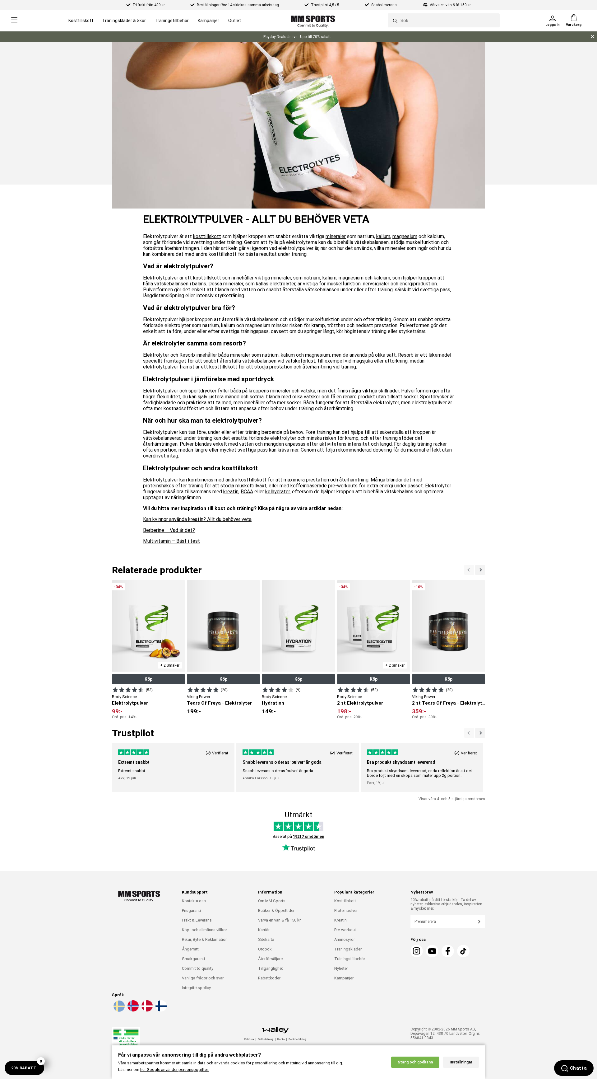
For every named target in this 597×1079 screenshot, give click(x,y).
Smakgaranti (193, 958)
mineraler (336, 236)
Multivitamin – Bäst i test (171, 541)
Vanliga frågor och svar (203, 978)
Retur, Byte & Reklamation (205, 939)
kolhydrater (277, 492)
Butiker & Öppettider (276, 910)
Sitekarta (266, 939)
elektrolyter (282, 284)
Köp (148, 679)
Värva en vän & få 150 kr (279, 920)
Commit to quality (197, 968)
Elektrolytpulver (130, 703)
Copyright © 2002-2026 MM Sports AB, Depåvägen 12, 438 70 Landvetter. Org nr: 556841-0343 (445, 1033)
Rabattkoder (269, 978)
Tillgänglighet (270, 968)
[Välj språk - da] (146, 1010)
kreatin (230, 492)
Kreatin (340, 920)
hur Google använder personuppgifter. (174, 1069)
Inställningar (461, 1062)
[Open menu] (14, 20)
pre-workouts (343, 486)
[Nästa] (469, 570)
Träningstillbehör (172, 20)
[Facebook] (448, 951)
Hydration (273, 703)
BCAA (247, 492)
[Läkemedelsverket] (126, 1040)
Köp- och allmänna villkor (204, 929)
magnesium (404, 236)
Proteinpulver (346, 910)
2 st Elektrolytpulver (360, 703)
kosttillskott (207, 236)
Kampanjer (208, 20)
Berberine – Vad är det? (169, 530)
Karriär (264, 929)
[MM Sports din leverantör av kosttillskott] (313, 20)
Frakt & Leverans (197, 920)
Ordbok (265, 949)
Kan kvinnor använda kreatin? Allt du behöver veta (197, 519)
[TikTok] (463, 951)
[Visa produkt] (128, 689)
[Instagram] (416, 951)
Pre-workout (345, 929)
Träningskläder (348, 949)
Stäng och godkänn (415, 1062)
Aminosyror (344, 939)
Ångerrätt (190, 949)
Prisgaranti (191, 910)
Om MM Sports (271, 900)
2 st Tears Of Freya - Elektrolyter (449, 703)
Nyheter (341, 968)
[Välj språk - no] (132, 1010)
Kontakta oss (194, 900)
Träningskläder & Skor (124, 20)
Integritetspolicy (196, 987)
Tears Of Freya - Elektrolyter (219, 703)
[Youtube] (432, 951)
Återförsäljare (270, 958)
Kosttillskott (80, 20)
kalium (383, 236)
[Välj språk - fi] (160, 1010)
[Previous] (480, 570)
